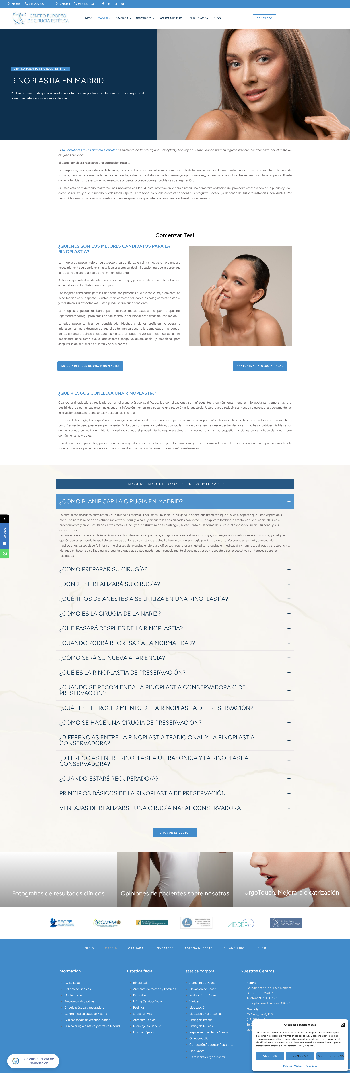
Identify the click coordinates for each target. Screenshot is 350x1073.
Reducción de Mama (203, 995)
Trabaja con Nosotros (79, 1001)
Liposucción (197, 1007)
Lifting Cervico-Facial (148, 1001)
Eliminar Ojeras (143, 1032)
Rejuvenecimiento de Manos (208, 1032)
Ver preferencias (331, 1056)
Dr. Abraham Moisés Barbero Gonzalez (89, 150)
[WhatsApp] (4, 554)
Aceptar (270, 1056)
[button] (343, 1025)
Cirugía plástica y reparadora (84, 1007)
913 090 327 (36, 3)
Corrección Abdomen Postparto (211, 1044)
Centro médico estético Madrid (86, 1013)
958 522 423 (86, 3)
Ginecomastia (198, 1038)
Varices (194, 1001)
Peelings (139, 1007)
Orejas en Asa (142, 1013)
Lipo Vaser (196, 1051)
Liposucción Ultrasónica (205, 1013)
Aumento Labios (144, 1020)
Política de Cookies (292, 1066)
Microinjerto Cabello (147, 1026)
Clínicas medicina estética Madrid (87, 1020)
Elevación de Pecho (202, 989)
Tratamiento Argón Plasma (207, 1057)
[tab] (175, 501)
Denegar (300, 1056)
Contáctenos (73, 995)
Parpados (139, 995)
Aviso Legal (311, 1066)
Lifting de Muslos (201, 1026)
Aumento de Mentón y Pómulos (154, 989)
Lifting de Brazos (200, 1020)
